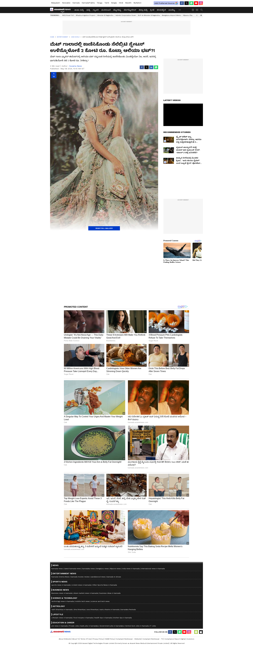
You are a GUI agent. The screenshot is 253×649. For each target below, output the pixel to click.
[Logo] (61, 10)
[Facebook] (182, 3)
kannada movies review (80, 577)
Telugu (99, 3)
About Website (65, 639)
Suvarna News (75, 66)
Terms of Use (86, 639)
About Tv (75, 639)
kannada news (57, 569)
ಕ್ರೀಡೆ (152, 10)
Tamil (106, 3)
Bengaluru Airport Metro (171, 15)
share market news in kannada (86, 593)
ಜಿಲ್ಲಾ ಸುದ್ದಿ (143, 10)
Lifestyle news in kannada (61, 618)
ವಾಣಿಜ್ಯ (171, 10)
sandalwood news (98, 577)
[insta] (201, 3)
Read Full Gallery (104, 228)
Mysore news (115, 569)
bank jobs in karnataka (89, 626)
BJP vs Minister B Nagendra (149, 15)
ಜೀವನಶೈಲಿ (161, 10)
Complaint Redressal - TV (153, 639)
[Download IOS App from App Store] (201, 632)
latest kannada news (72, 569)
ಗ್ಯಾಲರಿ (96, 10)
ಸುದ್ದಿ (88, 10)
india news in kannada (131, 569)
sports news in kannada (60, 585)
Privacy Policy (98, 639)
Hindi (121, 3)
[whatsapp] (191, 3)
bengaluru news (102, 569)
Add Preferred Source (164, 3)
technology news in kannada (62, 601)
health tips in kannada (103, 618)
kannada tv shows (114, 577)
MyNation (137, 3)
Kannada (76, 3)
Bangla (114, 3)
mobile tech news (82, 601)
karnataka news (88, 569)
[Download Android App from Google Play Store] (196, 632)
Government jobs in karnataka (112, 626)
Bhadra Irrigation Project (85, 15)
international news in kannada (153, 569)
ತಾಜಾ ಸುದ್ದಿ (79, 10)
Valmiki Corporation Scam (125, 15)
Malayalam (55, 3)
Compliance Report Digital (175, 639)
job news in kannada (59, 626)
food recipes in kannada (83, 618)
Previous (197, 15)
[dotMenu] (180, 10)
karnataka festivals (128, 609)
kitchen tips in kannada (122, 618)
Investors (190, 639)
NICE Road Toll (68, 15)
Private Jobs (74, 626)
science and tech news (100, 601)
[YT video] (196, 3)
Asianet (60, 631)
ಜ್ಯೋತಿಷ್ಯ (117, 10)
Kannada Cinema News (60, 577)
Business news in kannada (61, 593)
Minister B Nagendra (105, 15)
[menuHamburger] (197, 10)
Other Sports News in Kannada (105, 585)
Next (201, 15)
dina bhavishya (79, 609)
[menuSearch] (202, 10)
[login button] (193, 10)
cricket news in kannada (81, 585)
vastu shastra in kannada (109, 609)
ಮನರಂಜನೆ (106, 10)
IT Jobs (153, 626)
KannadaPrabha (88, 3)
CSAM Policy (109, 639)
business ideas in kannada (109, 593)
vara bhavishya (92, 609)
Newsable (66, 3)
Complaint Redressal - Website (128, 639)
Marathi (128, 3)
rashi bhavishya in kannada (61, 609)
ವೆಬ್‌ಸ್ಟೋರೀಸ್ (130, 10)
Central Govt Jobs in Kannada (137, 626)
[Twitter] (186, 3)
